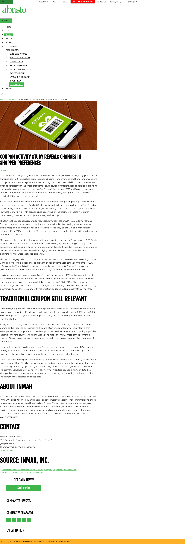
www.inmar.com (8, 450)
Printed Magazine (59, 2)
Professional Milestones (21, 69)
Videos (9, 88)
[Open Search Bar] (3, 94)
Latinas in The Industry (20, 77)
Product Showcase (18, 65)
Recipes (9, 42)
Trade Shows (16, 81)
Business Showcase (18, 54)
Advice (8, 34)
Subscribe (24, 488)
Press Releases (16, 85)
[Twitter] (8, 520)
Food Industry (12, 50)
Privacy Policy (115, 2)
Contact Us (101, 2)
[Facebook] (29, 520)
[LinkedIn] (14, 520)
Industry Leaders (17, 73)
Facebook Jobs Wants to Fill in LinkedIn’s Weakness (22, 472)
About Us (42, 2)
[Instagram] (19, 520)
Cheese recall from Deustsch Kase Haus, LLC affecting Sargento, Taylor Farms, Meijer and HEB (39, 470)
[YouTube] (24, 520)
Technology (11, 46)
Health (9, 38)
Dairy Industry (16, 61)
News (8, 31)
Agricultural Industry (20, 58)
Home (8, 27)
